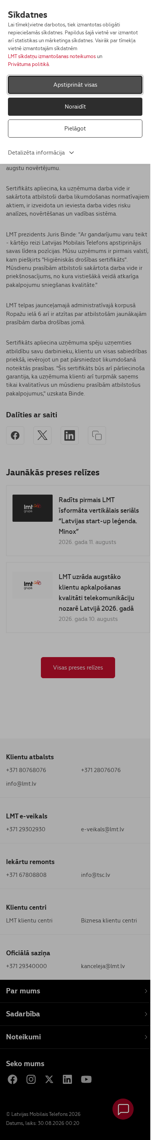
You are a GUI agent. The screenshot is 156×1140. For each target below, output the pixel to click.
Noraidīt (75, 106)
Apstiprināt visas (75, 84)
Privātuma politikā (28, 64)
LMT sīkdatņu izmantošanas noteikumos (52, 56)
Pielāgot (75, 128)
